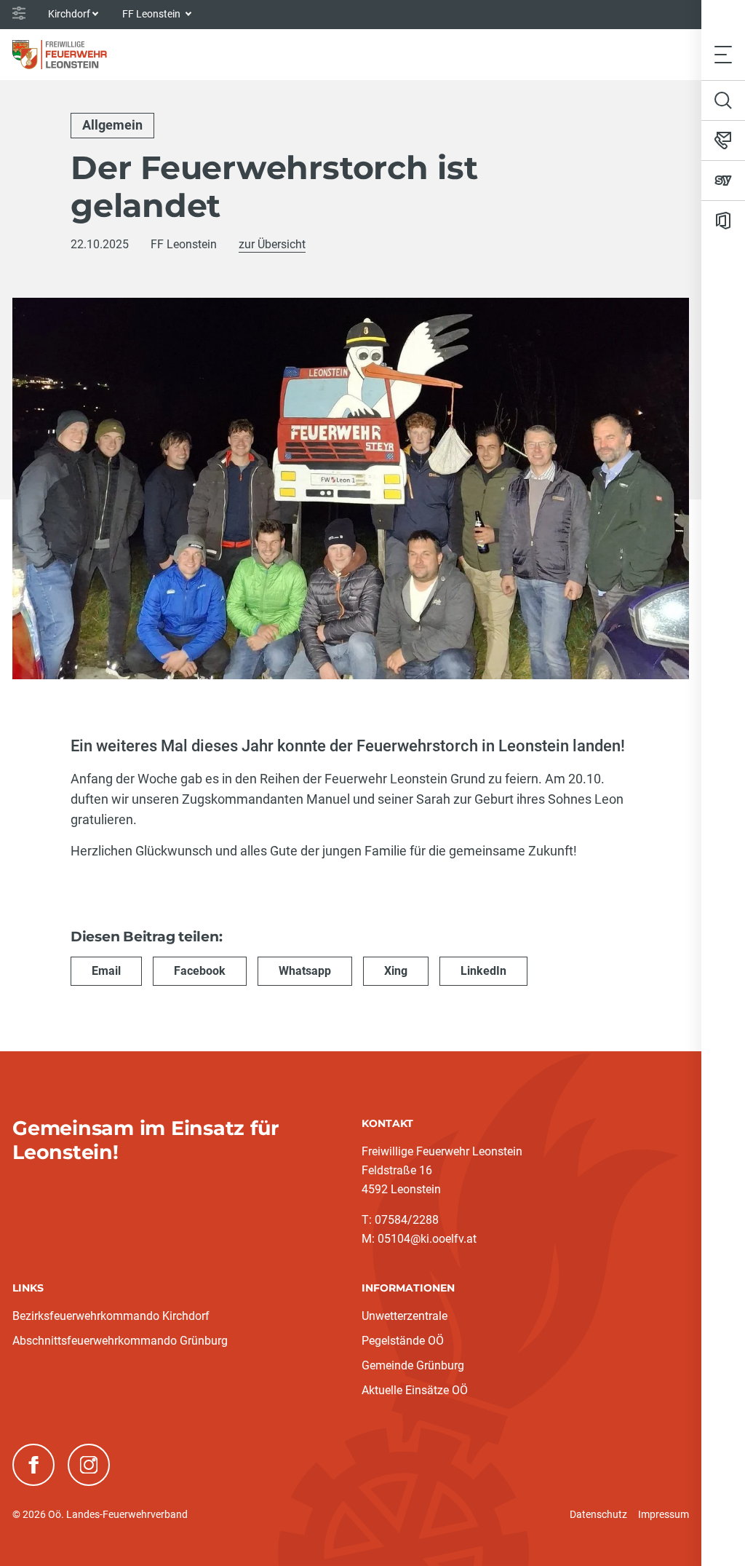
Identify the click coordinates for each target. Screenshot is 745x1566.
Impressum (663, 1514)
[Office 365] (723, 220)
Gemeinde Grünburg (413, 1365)
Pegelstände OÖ (403, 1341)
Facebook (200, 971)
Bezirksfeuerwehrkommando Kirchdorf (111, 1316)
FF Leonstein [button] (152, 14)
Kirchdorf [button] (69, 14)
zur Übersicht (272, 244)
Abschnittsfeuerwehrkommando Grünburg (120, 1341)
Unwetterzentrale (404, 1316)
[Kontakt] (723, 140)
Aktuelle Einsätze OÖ (415, 1390)
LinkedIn (483, 971)
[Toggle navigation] (723, 54)
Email (106, 971)
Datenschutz (598, 1514)
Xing (395, 971)
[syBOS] (723, 180)
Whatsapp (305, 971)
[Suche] (723, 100)
